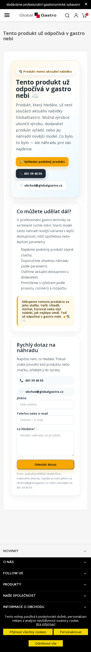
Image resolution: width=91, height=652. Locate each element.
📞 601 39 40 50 (31, 174)
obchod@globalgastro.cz (44, 392)
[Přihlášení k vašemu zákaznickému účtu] (76, 15)
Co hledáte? (26, 429)
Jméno (21, 398)
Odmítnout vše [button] (46, 643)
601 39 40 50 (34, 380)
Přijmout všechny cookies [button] (28, 632)
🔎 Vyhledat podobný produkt (42, 162)
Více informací (45, 624)
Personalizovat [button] (71, 632)
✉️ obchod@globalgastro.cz (41, 185)
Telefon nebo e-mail (32, 413)
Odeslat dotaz (46, 464)
